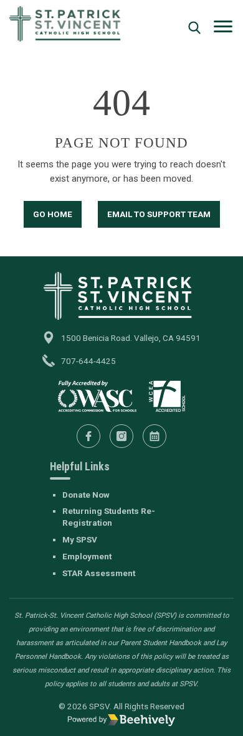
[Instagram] (121, 436)
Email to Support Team (159, 214)
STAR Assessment (98, 573)
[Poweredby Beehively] (121, 720)
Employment (87, 556)
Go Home (52, 214)
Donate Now (86, 495)
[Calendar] (154, 436)
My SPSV (79, 539)
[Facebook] (88, 436)
